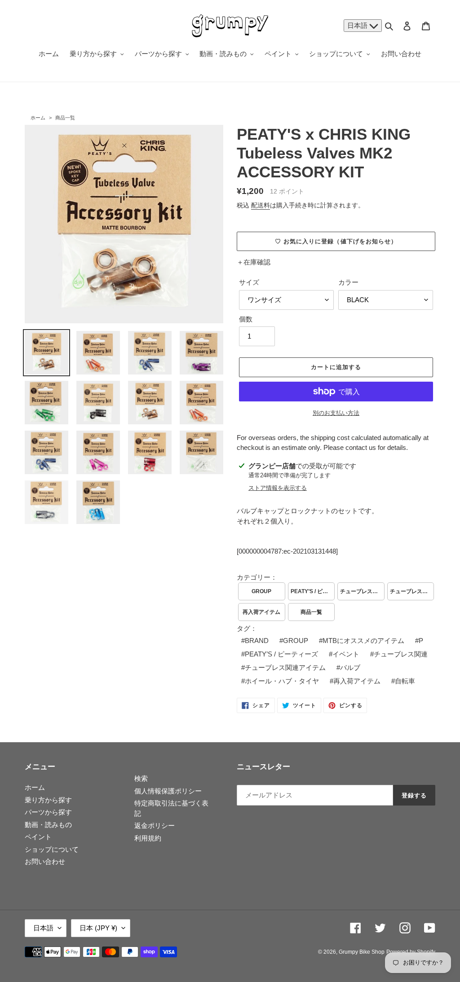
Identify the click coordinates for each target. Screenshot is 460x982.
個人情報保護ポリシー (168, 791)
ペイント (38, 837)
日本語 (358, 25)
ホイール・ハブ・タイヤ (282, 681)
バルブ (350, 667)
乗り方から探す (48, 800)
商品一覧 (65, 117)
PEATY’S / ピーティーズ (313, 591)
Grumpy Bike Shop (362, 952)
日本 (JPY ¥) (98, 928)
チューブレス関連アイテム (285, 667)
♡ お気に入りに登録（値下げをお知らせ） (336, 241)
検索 (141, 778)
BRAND (257, 640)
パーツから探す (48, 812)
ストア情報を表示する (277, 487)
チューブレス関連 (401, 654)
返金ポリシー (154, 825)
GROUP (261, 591)
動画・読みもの (48, 824)
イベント (345, 654)
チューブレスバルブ (362, 591)
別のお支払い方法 (336, 413)
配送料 (260, 205)
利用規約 (147, 838)
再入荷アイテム (261, 612)
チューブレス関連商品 (412, 591)
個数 (245, 319)
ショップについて (52, 849)
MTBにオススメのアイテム (363, 640)
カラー (348, 282)
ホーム (38, 117)
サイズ (249, 282)
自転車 (405, 681)
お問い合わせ (45, 861)
